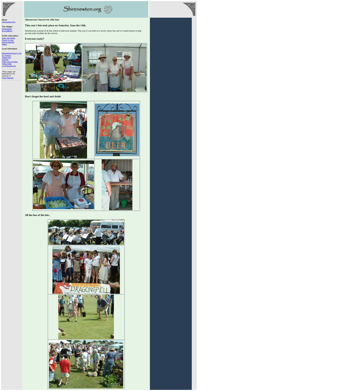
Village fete (6, 58)
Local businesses (9, 66)
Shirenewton (7, 29)
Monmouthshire (8, 42)
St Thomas (6, 56)
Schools (5, 60)
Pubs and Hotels (8, 38)
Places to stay (8, 40)
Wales (4, 44)
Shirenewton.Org (8, 22)
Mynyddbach (7, 31)
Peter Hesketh (7, 78)
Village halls (7, 64)
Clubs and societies (10, 62)
